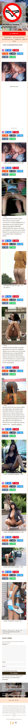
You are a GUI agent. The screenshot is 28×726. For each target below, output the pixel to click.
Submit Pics (15, 33)
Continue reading (16, 424)
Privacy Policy (13, 671)
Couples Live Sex (14, 128)
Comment (5, 644)
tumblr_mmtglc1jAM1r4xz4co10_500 (11, 631)
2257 (12, 715)
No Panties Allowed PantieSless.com (11, 25)
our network (18, 712)
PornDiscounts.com (7, 39)
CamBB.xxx (17, 39)
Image (5, 630)
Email (4, 666)
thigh (18, 630)
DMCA (15, 715)
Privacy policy (19, 715)
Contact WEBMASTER (6, 715)
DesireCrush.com (19, 37)
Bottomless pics (6, 633)
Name (4, 662)
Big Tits (16, 700)
